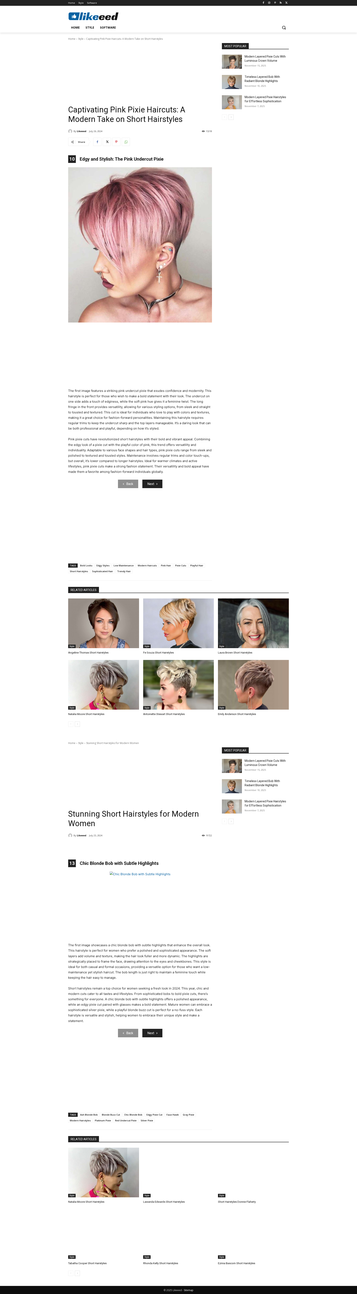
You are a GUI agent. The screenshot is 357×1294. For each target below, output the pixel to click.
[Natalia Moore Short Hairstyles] (103, 685)
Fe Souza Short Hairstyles (158, 652)
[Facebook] (263, 3)
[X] (286, 3)
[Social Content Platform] (101, 16)
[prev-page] (224, 117)
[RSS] (280, 3)
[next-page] (231, 117)
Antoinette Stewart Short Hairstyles (164, 714)
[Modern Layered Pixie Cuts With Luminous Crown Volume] (232, 62)
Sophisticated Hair (102, 571)
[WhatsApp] (126, 142)
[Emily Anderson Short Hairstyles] (253, 685)
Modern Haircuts (147, 565)
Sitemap (188, 1290)
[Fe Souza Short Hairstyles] (178, 623)
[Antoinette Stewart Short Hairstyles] (178, 685)
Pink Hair (166, 565)
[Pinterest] (275, 3)
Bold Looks (86, 565)
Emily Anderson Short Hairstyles (237, 714)
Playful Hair (196, 565)
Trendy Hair (124, 571)
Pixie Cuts (180, 565)
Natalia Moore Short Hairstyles (86, 714)
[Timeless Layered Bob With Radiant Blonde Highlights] (232, 82)
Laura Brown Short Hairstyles (235, 652)
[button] (284, 28)
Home (71, 39)
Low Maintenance (124, 565)
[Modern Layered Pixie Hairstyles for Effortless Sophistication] (232, 102)
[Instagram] (269, 3)
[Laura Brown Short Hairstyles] (253, 623)
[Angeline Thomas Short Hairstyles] (103, 623)
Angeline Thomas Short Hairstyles (88, 652)
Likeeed (81, 131)
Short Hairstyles (79, 571)
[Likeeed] (71, 131)
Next (150, 484)
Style (80, 39)
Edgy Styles (102, 565)
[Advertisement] (140, 74)
